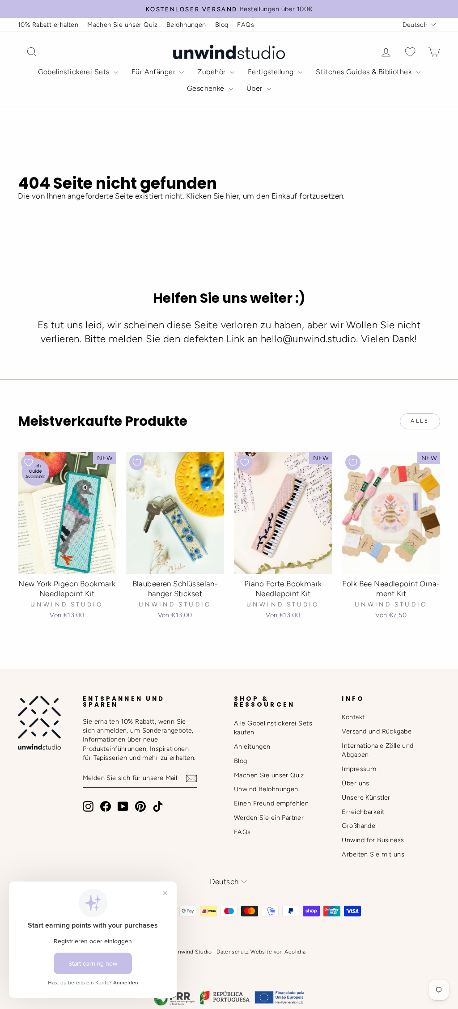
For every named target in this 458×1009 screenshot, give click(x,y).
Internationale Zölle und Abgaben (377, 750)
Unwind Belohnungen (266, 789)
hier (232, 195)
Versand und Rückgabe (376, 731)
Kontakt (353, 717)
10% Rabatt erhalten (48, 25)
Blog (222, 25)
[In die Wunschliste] (28, 462)
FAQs (245, 25)
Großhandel (359, 826)
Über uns (355, 783)
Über (255, 88)
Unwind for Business (373, 840)
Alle (420, 421)
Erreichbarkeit (363, 812)
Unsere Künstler (366, 797)
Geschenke (206, 88)
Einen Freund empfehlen (271, 803)
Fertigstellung (272, 72)
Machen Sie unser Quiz (122, 25)
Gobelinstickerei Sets (74, 72)
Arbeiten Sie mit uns (373, 854)
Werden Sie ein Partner (269, 818)
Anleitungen (252, 746)
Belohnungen (186, 25)
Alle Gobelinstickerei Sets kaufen (273, 727)
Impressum (359, 769)
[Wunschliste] (410, 52)
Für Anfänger (154, 72)
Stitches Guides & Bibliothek (364, 72)
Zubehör (212, 72)
